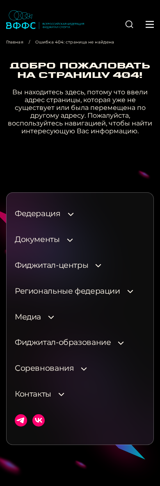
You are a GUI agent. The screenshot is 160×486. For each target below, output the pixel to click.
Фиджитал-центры (51, 265)
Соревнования (44, 368)
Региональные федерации (67, 291)
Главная (14, 42)
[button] (129, 24)
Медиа (28, 317)
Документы (37, 239)
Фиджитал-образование (63, 342)
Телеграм (21, 420)
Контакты (33, 394)
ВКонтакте (38, 420)
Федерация (38, 213)
